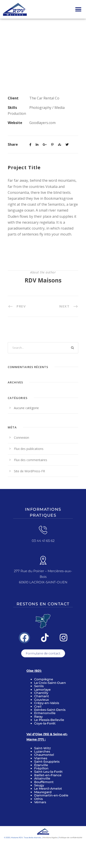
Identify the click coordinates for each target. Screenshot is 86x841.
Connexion (21, 437)
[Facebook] (24, 637)
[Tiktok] (44, 637)
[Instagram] (63, 637)
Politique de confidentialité (70, 837)
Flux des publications (28, 449)
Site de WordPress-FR (29, 471)
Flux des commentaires (30, 460)
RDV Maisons (43, 280)
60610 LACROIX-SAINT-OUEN (43, 582)
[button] (78, 9)
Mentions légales (50, 837)
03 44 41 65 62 (43, 541)
